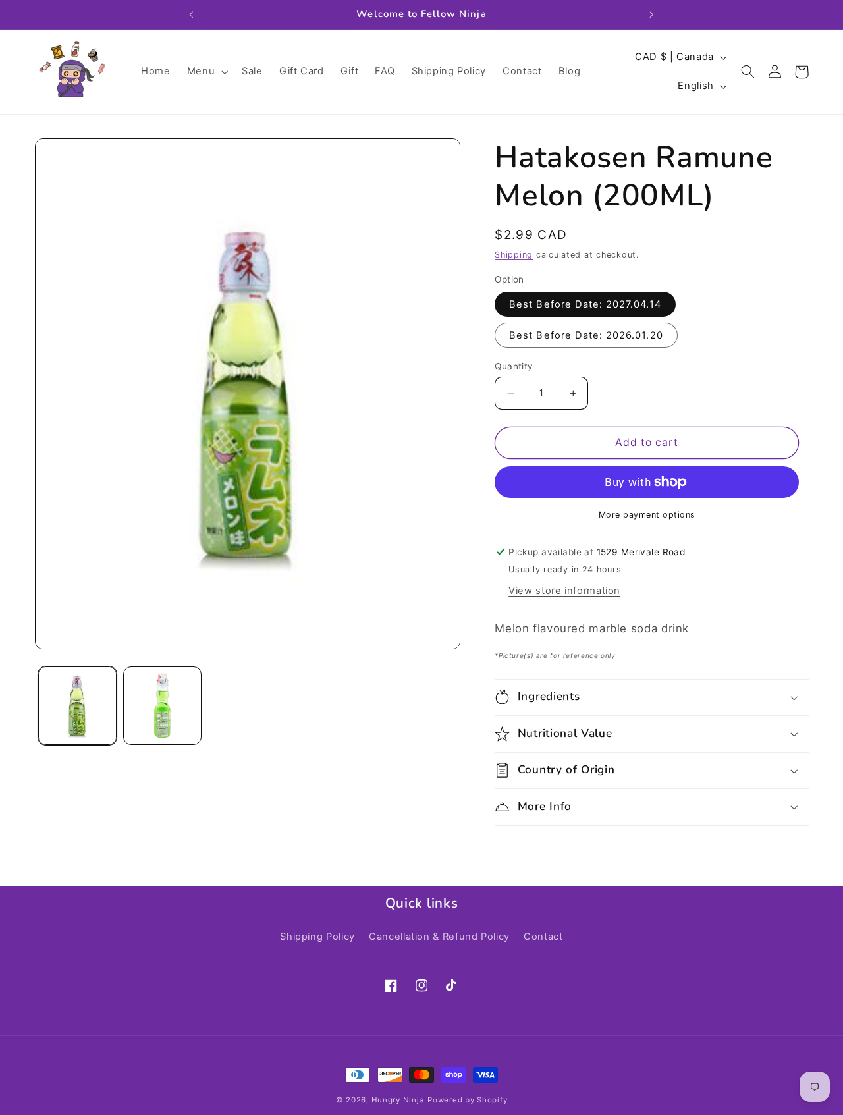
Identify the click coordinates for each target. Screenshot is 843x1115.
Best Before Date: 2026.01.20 (586, 335)
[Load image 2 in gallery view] (162, 705)
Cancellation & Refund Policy (439, 937)
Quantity (514, 366)
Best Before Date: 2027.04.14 (585, 304)
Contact (543, 937)
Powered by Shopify (467, 1099)
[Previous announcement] (191, 14)
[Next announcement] (651, 14)
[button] (205, 71)
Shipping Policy (317, 937)
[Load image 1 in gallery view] (77, 705)
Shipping (514, 254)
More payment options (647, 515)
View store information (564, 591)
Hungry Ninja (398, 1099)
